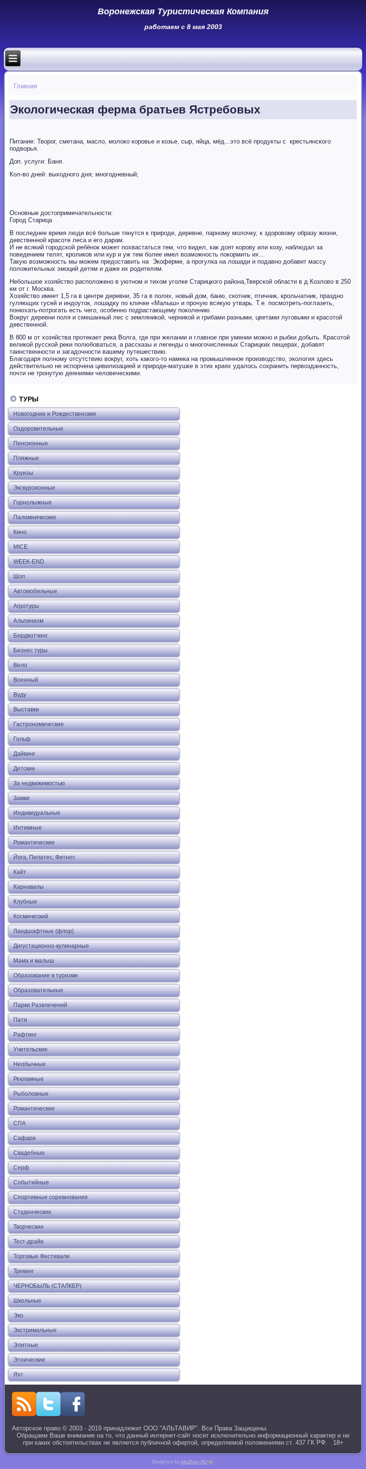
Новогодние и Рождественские (54, 414)
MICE (20, 547)
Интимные (27, 827)
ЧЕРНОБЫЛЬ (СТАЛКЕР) (47, 1286)
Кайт (19, 872)
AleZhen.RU (197, 1461)
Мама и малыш (33, 960)
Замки (21, 798)
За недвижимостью (39, 783)
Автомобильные (35, 591)
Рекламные (28, 1079)
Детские (24, 768)
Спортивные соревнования (50, 1197)
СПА (19, 1123)
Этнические (29, 1359)
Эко (18, 1315)
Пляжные (26, 458)
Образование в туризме (45, 975)
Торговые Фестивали (41, 1256)
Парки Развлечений (40, 1005)
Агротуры (26, 606)
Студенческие (32, 1212)
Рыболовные (31, 1093)
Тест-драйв (28, 1241)
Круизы (23, 473)
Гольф (21, 739)
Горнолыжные (32, 502)
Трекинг (23, 1271)
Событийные (31, 1182)
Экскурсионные (34, 487)
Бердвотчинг (30, 635)
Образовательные (38, 990)
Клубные (25, 901)
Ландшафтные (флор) (43, 931)
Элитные (25, 1345)
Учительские (30, 1049)
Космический (30, 916)
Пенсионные (30, 443)
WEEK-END (28, 561)
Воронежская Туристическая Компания (183, 11)
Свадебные (29, 1153)
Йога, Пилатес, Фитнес (44, 857)
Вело (20, 665)
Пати (20, 1020)
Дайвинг (24, 753)
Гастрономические (38, 724)
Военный (25, 680)
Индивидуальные (37, 813)
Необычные (29, 1064)
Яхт (18, 1374)
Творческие (28, 1226)
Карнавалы (28, 886)
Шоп (19, 576)
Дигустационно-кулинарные (51, 946)
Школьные (27, 1300)
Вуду (19, 694)
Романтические (34, 842)
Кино (20, 532)
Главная (25, 86)
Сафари (24, 1138)
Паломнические (34, 517)
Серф (21, 1167)
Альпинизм (28, 620)
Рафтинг (25, 1034)
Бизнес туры (30, 650)
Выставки (26, 709)
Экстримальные (35, 1330)
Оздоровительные (38, 428)
